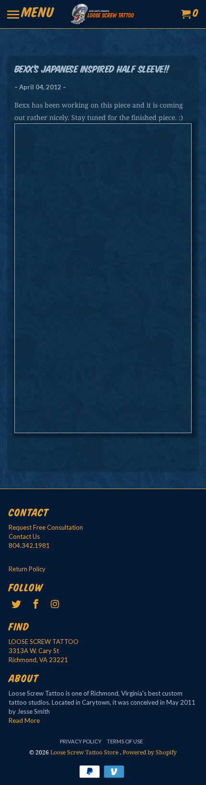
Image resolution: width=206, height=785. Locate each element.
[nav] (30, 14)
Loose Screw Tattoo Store (85, 752)
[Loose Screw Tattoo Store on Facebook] (36, 604)
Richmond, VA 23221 (38, 660)
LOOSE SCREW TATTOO (44, 641)
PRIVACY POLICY (81, 741)
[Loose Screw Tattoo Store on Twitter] (17, 604)
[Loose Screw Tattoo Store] (103, 14)
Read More (24, 720)
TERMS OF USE (125, 741)
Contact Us (24, 536)
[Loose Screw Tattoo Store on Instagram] (56, 604)
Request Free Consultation (46, 527)
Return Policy (27, 569)
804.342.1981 (29, 545)
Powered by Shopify (150, 752)
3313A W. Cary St (34, 650)
